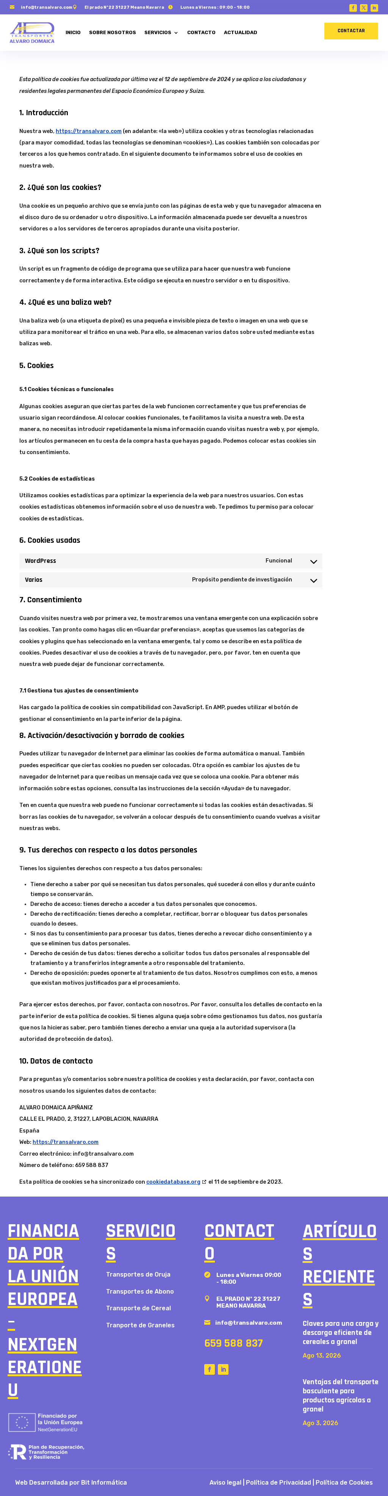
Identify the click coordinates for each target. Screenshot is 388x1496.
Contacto (201, 32)
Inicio (73, 32)
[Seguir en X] (364, 8)
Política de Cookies (344, 1482)
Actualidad (240, 32)
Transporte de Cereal (138, 1308)
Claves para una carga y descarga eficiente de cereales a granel (341, 1333)
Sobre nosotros (112, 32)
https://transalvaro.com (89, 131)
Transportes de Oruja (138, 1274)
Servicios (157, 32)
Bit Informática (104, 1482)
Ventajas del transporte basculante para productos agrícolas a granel (341, 1395)
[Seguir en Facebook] (353, 8)
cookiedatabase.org (173, 1182)
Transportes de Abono (140, 1291)
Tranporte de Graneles (140, 1325)
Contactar (351, 30)
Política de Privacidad (278, 1482)
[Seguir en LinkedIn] (374, 8)
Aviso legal (225, 1482)
